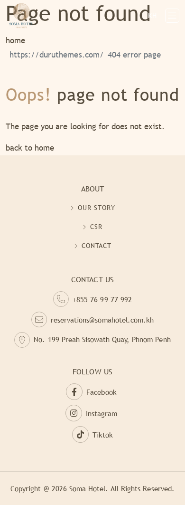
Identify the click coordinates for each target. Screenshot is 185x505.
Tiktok (102, 434)
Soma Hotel (87, 488)
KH (152, 15)
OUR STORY (96, 207)
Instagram (101, 413)
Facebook (101, 392)
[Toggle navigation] (172, 16)
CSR (96, 226)
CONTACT (96, 245)
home (15, 40)
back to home (30, 148)
